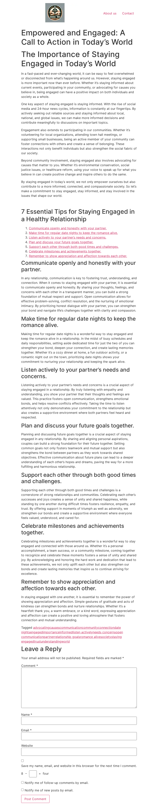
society (106, 637)
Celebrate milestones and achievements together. (65, 251)
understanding (51, 641)
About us (109, 13)
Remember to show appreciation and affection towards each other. (78, 256)
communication (71, 627)
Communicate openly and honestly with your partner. (68, 228)
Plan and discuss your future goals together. (61, 242)
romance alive (90, 637)
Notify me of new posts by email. (49, 790)
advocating (41, 627)
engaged (36, 632)
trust (37, 641)
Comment (29, 665)
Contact (128, 13)
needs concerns (104, 632)
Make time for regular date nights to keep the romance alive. (73, 233)
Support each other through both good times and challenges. (73, 247)
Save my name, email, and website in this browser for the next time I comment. (79, 765)
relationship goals (67, 637)
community (90, 627)
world (65, 641)
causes (55, 627)
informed (66, 632)
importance (51, 632)
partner (49, 637)
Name (26, 714)
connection (106, 627)
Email (26, 730)
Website (27, 745)
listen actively (83, 632)
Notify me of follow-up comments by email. (56, 782)
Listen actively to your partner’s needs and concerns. (67, 237)
